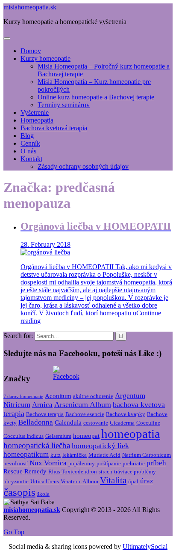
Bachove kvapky (125, 414)
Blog (27, 135)
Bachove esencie (84, 414)
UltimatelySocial (145, 546)
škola (43, 494)
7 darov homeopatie (23, 396)
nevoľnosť (15, 463)
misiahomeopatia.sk (29, 7)
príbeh (156, 463)
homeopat (86, 435)
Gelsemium (58, 436)
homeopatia (130, 433)
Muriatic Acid (104, 455)
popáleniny (81, 463)
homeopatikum (26, 454)
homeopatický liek (100, 445)
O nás (28, 151)
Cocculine (148, 422)
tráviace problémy (135, 471)
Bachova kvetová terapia (54, 128)
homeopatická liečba (36, 445)
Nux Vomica (48, 463)
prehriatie (134, 463)
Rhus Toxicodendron (72, 471)
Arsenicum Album (82, 404)
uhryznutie (16, 481)
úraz (146, 481)
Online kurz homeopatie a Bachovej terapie (96, 97)
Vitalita (113, 480)
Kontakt (31, 158)
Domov (31, 50)
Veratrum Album (79, 481)
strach (105, 471)
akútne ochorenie (93, 396)
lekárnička (74, 455)
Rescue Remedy (25, 471)
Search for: (18, 335)
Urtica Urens (44, 481)
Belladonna (35, 422)
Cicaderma (122, 422)
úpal (133, 481)
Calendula (68, 422)
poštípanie (109, 463)
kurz (55, 455)
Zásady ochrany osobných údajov (83, 166)
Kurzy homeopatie (45, 58)
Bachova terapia (45, 414)
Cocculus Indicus (23, 436)
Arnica (42, 405)
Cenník (30, 143)
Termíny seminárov (64, 104)
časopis (19, 492)
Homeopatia (37, 120)
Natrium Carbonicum (146, 455)
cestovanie (95, 422)
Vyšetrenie (35, 112)
